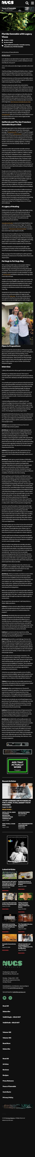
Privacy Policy (8, 1097)
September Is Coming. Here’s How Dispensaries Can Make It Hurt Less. (9, 925)
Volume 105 (7, 1032)
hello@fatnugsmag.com (19, 992)
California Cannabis (13, 45)
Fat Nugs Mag (6, 274)
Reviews (6, 1070)
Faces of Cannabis (9, 1086)
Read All (6, 1006)
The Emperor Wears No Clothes (17, 229)
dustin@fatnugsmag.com (16, 988)
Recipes (6, 1075)
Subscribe (6, 1011)
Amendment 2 (6, 114)
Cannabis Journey (24, 45)
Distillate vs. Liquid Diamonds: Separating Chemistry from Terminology (9, 815)
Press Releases (8, 1081)
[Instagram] (10, 998)
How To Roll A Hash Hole (8, 824)
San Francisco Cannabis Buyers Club (21, 102)
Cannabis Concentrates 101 (9, 944)
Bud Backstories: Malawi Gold (24, 813)
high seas (12, 296)
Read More (6, 1043)
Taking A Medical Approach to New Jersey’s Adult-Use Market (24, 905)
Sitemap (4, 1114)
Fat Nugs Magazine (10, 1118)
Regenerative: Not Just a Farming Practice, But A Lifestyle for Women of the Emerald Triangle (9, 884)
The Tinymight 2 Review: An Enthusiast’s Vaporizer (25, 925)
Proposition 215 (12, 132)
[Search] (27, 3)
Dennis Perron (17, 134)
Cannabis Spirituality (7, 223)
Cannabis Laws (8, 46)
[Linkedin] (4, 998)
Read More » (7, 809)
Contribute (7, 1092)
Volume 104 (7, 1038)
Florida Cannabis (18, 46)
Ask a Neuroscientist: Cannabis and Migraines (25, 825)
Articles (6, 1064)
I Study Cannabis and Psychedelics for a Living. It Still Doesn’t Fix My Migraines (16, 803)
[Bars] (32, 3)
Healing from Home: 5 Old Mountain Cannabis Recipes (25, 883)
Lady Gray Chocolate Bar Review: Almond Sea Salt (9, 903)
